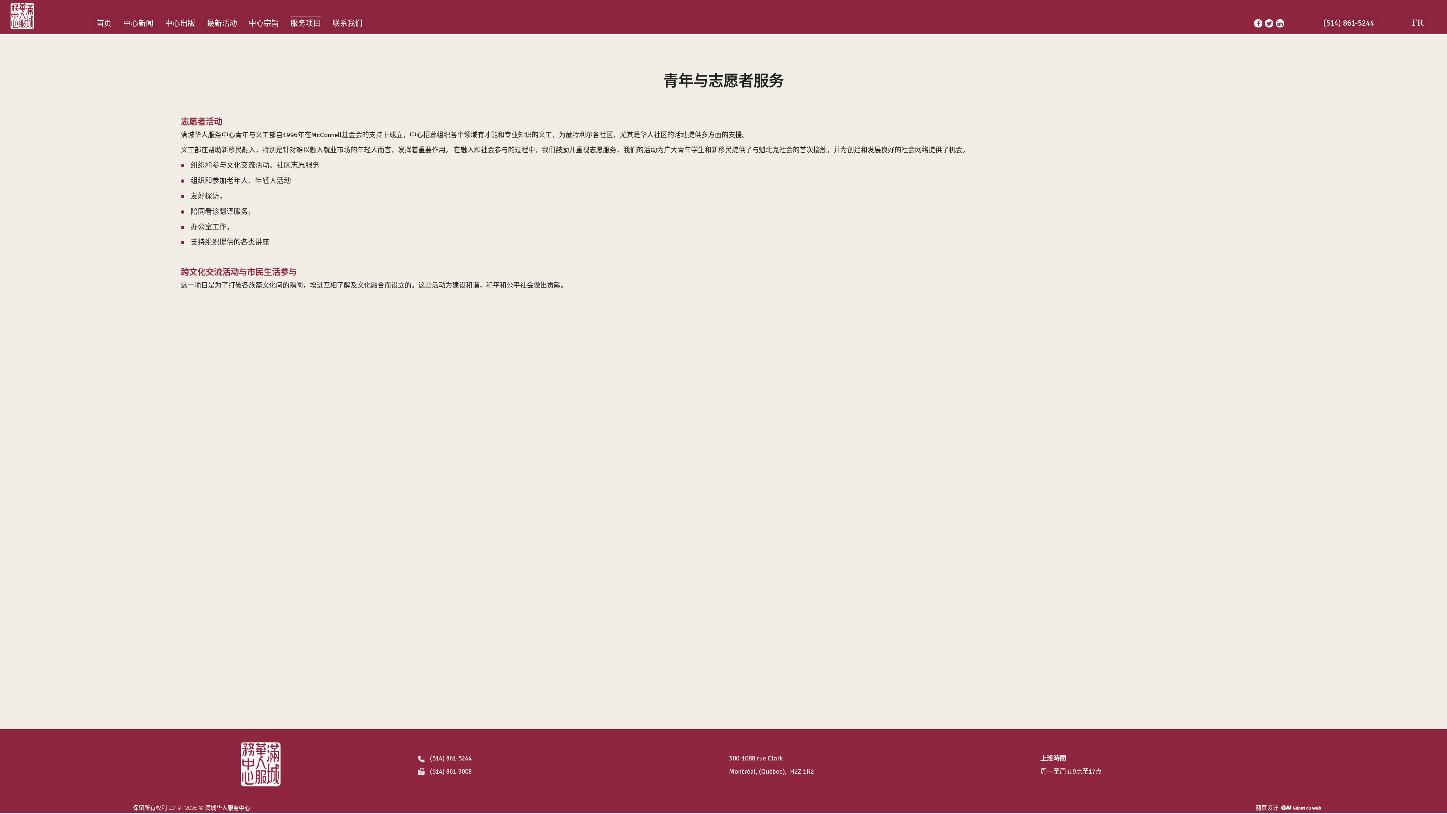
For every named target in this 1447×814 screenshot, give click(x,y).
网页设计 (1267, 808)
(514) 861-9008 (451, 772)
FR (1418, 22)
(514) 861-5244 (451, 758)
